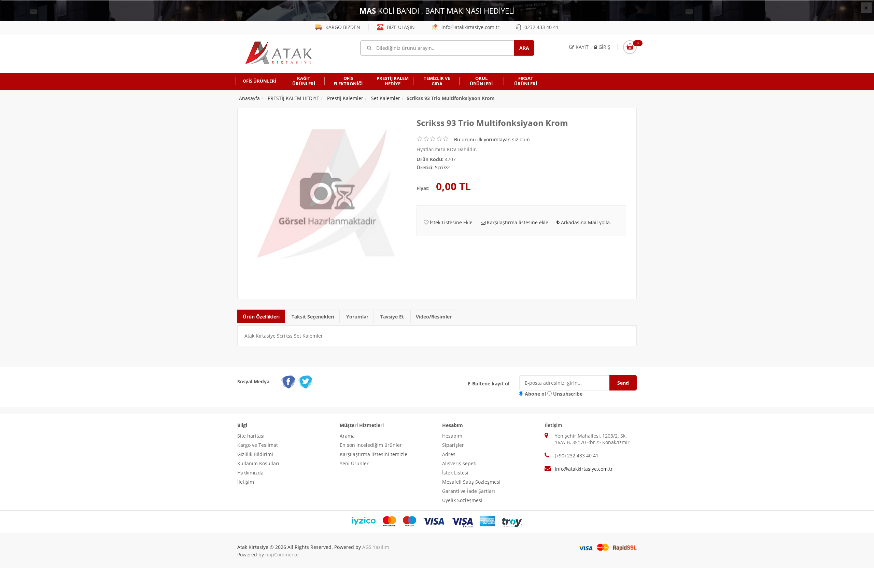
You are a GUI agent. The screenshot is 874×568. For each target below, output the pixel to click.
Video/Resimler (434, 316)
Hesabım (452, 435)
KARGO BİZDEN (342, 27)
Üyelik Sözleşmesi (462, 500)
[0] (630, 47)
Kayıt (581, 47)
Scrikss (443, 167)
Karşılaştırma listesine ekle (516, 222)
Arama (347, 435)
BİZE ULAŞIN (400, 27)
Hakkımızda (250, 472)
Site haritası (251, 435)
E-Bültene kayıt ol (488, 383)
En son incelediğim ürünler (371, 445)
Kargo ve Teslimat (257, 445)
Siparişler (453, 445)
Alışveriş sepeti (459, 463)
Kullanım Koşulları (258, 463)
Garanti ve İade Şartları (468, 491)
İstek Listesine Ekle (450, 222)
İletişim (245, 482)
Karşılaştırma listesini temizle (373, 454)
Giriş (603, 47)
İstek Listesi (455, 472)
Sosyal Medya (253, 381)
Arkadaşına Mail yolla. (585, 222)
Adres (448, 454)
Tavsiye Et (392, 316)
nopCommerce (282, 554)
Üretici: (425, 167)
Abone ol (535, 393)
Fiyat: (423, 188)
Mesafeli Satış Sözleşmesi (471, 482)
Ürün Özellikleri (261, 316)
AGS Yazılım (375, 547)
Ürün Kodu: (430, 159)
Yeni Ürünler (354, 463)
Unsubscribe (567, 393)
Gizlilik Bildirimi (255, 454)
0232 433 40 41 (541, 27)
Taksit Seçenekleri (313, 316)
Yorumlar (357, 316)
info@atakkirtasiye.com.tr (469, 27)
